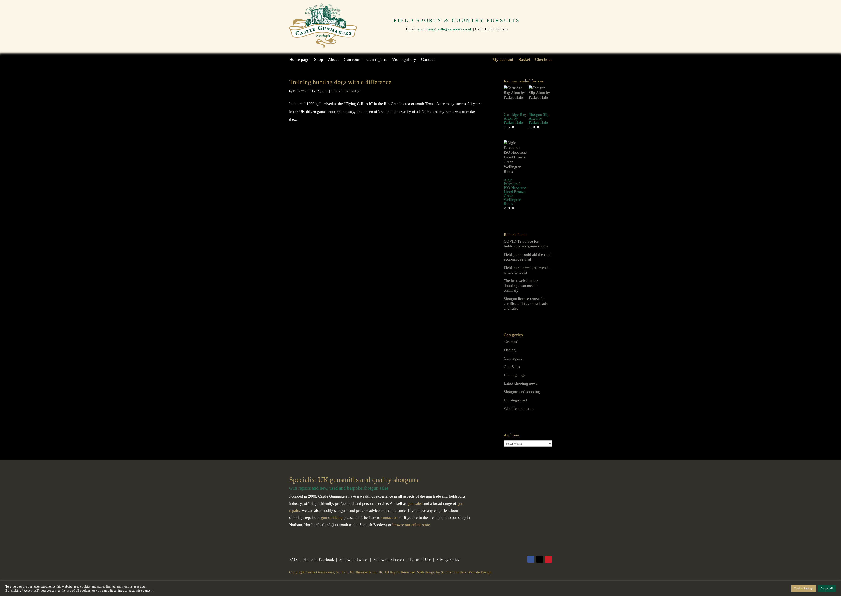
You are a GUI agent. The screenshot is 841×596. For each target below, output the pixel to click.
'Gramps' (336, 91)
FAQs (293, 559)
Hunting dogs (351, 91)
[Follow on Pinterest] (548, 559)
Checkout (543, 60)
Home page (299, 60)
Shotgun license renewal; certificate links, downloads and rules (526, 303)
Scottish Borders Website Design (466, 572)
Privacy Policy (447, 559)
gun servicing (332, 517)
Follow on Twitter (353, 559)
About (333, 60)
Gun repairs (376, 60)
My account (502, 60)
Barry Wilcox (301, 91)
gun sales (415, 503)
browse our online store (411, 524)
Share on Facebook (319, 559)
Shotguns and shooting (522, 391)
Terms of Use (420, 559)
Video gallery (404, 60)
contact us (389, 517)
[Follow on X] (539, 559)
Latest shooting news (520, 383)
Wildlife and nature (519, 408)
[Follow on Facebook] (530, 559)
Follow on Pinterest (388, 559)
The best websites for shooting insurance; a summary (521, 286)
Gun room (353, 60)
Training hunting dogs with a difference (340, 81)
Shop (318, 60)
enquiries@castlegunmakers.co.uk (445, 29)
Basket (524, 60)
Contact (428, 60)
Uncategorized (515, 400)
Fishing (510, 350)
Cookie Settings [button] (803, 588)
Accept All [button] (826, 588)
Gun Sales (512, 367)
